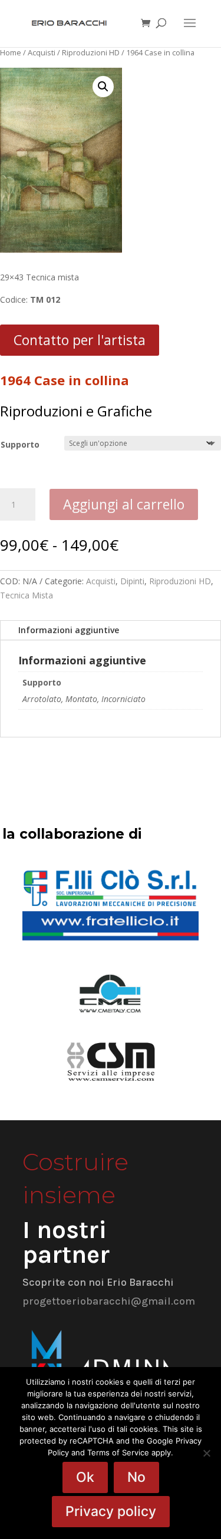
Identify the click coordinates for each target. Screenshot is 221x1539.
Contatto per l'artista (80, 339)
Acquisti (41, 52)
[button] (103, 86)
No (136, 1477)
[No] (206, 1453)
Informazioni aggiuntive (68, 630)
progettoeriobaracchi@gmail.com (108, 1301)
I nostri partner (66, 1242)
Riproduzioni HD (91, 52)
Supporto (20, 444)
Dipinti (132, 581)
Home (10, 52)
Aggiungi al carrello (123, 504)
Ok (85, 1477)
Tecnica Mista (26, 595)
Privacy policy (110, 1511)
